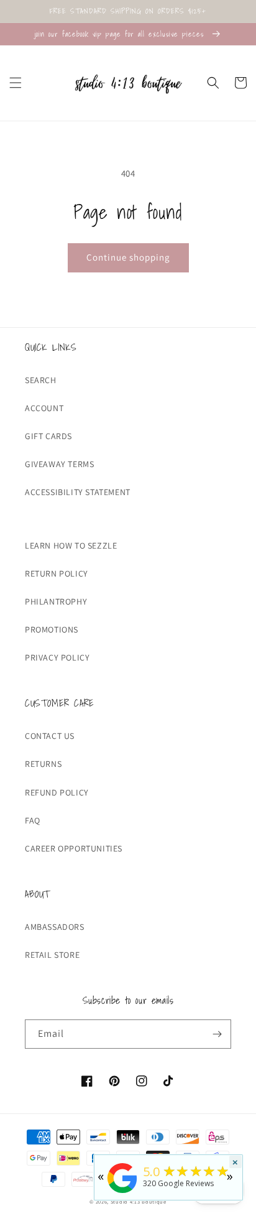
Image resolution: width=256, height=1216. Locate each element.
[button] (15, 82)
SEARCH (41, 380)
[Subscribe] (217, 1034)
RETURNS (43, 763)
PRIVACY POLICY (57, 657)
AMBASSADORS (55, 926)
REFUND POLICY (57, 792)
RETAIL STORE (52, 954)
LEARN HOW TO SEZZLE (71, 545)
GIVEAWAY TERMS (59, 464)
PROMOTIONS (51, 629)
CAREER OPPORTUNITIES (73, 848)
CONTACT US (50, 735)
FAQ (32, 820)
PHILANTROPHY (56, 601)
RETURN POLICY (56, 573)
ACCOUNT (44, 408)
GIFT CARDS (48, 436)
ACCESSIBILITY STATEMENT (77, 492)
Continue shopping (128, 257)
